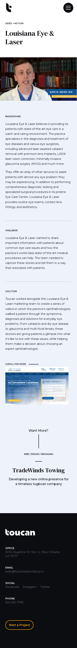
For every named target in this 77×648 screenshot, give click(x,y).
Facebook (12, 587)
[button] (66, 8)
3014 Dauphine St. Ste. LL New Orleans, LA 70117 (32, 554)
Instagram (30, 587)
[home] (8, 7)
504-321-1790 (14, 602)
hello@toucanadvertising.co (24, 571)
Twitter (45, 587)
